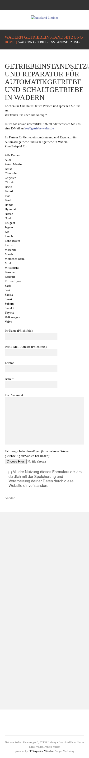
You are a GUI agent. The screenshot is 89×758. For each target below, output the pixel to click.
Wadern (51, 684)
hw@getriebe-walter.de (39, 128)
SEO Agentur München (41, 751)
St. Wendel (54, 660)
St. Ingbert (53, 652)
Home (9, 42)
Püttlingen (17, 631)
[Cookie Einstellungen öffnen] (8, 752)
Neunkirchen (20, 615)
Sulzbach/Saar (56, 668)
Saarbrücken (19, 639)
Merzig (15, 606)
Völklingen (54, 676)
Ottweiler (17, 623)
